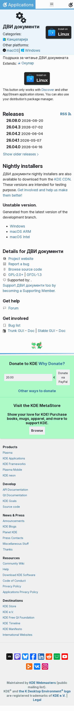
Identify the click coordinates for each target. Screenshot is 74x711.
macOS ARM (20, 231)
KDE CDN (62, 179)
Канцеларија (17, 39)
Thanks (8, 549)
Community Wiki (13, 563)
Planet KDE (10, 532)
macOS (13, 50)
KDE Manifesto (12, 629)
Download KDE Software (19, 575)
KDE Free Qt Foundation (18, 617)
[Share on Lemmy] (57, 654)
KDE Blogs (9, 526)
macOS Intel (20, 237)
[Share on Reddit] (49, 654)
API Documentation (15, 489)
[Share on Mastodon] (17, 654)
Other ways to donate (37, 391)
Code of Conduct (14, 580)
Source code (11, 506)
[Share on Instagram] (45, 664)
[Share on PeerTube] (29, 664)
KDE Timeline (11, 623)
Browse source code (25, 269)
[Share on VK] (37, 664)
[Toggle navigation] (51, 5)
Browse (37, 430)
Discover (47, 90)
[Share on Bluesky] (25, 654)
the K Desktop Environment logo (45, 691)
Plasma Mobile (12, 469)
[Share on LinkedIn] (41, 654)
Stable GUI (46, 331)
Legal (37, 700)
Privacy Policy (12, 586)
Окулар (28, 63)
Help (6, 569)
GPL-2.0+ (15, 275)
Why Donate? (51, 363)
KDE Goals (10, 501)
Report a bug (18, 264)
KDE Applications (14, 458)
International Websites (17, 634)
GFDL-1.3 (34, 275)
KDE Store (9, 606)
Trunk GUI (16, 331)
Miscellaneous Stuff (16, 543)
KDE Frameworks (14, 464)
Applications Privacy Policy (20, 592)
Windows (32, 50)
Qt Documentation (15, 495)
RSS (64, 114)
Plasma (7, 452)
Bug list (14, 325)
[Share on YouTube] (65, 654)
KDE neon (9, 475)
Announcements (13, 521)
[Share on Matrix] (9, 654)
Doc (31, 331)
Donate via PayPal (63, 377)
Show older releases (19, 154)
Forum (13, 308)
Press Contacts (13, 538)
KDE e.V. (8, 612)
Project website (20, 259)
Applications (18, 6)
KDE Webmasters (42, 683)
